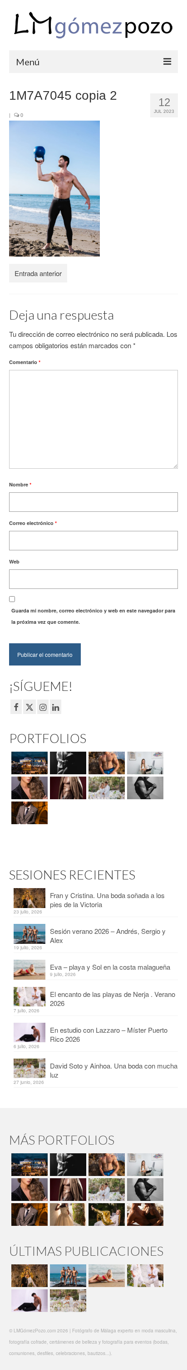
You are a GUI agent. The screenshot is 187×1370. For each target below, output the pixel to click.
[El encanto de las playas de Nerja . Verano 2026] (144, 1275)
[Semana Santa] (28, 763)
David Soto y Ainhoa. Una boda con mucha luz (113, 1070)
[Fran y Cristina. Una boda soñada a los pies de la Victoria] (28, 1275)
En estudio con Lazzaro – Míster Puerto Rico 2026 (108, 1034)
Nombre (20, 484)
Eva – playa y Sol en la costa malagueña (110, 967)
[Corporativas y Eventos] (144, 763)
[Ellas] (28, 788)
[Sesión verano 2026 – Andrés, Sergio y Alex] (67, 1275)
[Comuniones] (67, 1214)
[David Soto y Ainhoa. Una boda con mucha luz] (67, 1300)
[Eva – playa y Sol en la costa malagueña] (105, 1275)
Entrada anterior (38, 273)
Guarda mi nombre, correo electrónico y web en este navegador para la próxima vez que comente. (93, 616)
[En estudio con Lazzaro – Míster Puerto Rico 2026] (28, 1300)
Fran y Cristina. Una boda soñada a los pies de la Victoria (107, 899)
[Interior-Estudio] (144, 788)
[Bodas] (105, 788)
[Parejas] (144, 1214)
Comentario (24, 362)
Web (14, 561)
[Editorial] (105, 1214)
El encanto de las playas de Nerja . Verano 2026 (112, 998)
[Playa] (105, 763)
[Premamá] (67, 763)
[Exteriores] (28, 813)
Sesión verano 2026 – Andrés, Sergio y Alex (108, 935)
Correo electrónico (33, 523)
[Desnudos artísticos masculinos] (67, 788)
